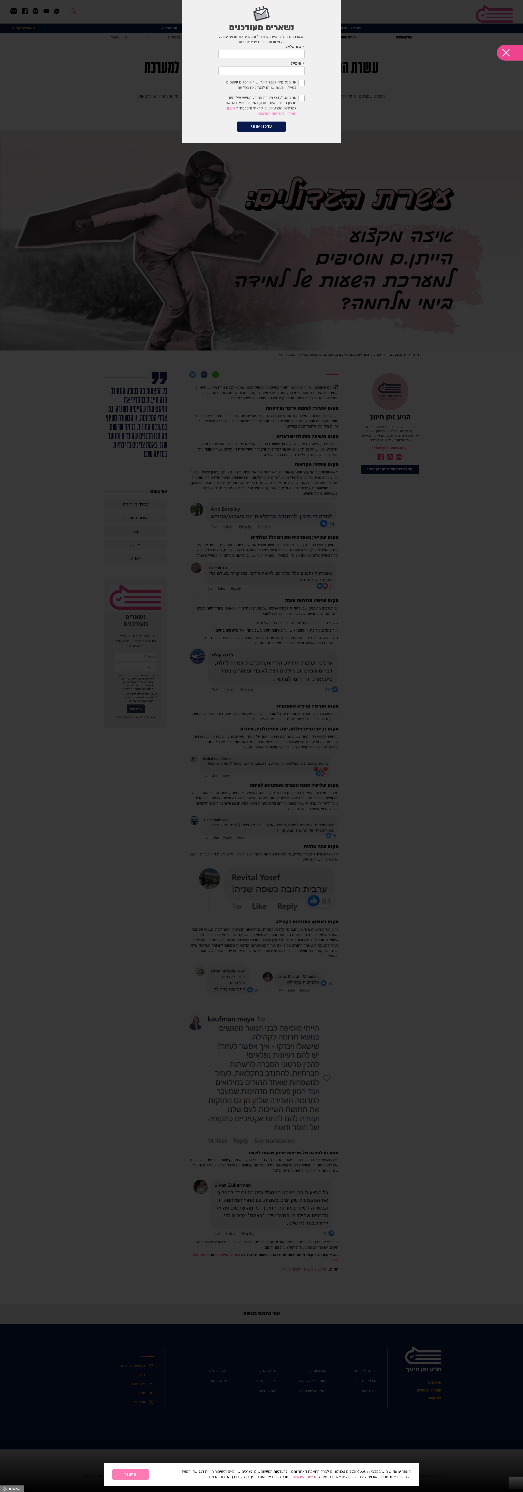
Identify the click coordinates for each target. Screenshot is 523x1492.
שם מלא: (294, 47)
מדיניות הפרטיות (304, 1477)
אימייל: (295, 64)
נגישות (14, 1488)
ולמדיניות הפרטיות (271, 113)
